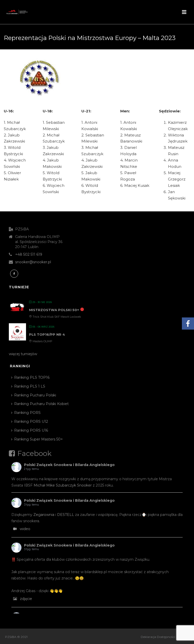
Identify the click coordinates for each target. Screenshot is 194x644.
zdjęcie (26, 598)
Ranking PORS (27, 412)
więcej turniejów (23, 354)
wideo (25, 529)
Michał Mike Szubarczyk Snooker (63, 485)
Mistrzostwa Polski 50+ (54, 310)
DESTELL (65, 514)
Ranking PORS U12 (31, 421)
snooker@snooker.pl (33, 262)
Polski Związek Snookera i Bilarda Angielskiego (69, 464)
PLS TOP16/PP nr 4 (47, 334)
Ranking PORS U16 (31, 430)
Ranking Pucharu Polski (35, 395)
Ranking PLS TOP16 (32, 377)
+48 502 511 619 (28, 254)
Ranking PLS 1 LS (29, 386)
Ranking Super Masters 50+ (38, 439)
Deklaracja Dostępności (158, 637)
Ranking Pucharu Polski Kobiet (41, 403)
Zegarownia (43, 514)
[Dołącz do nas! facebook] (14, 274)
